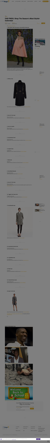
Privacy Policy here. (14, 439)
